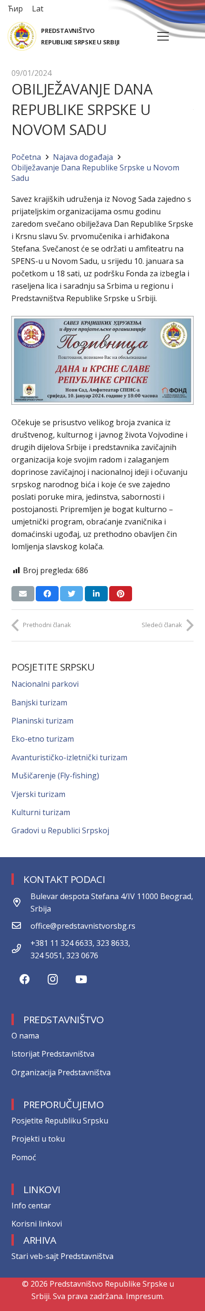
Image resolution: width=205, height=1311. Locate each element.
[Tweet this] (71, 593)
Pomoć (23, 1157)
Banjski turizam (39, 702)
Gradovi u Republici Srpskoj (60, 830)
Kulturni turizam (40, 812)
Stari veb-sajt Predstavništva (62, 1256)
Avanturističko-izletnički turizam (69, 757)
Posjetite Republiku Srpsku (59, 1120)
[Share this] (47, 593)
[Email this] (22, 593)
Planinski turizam (42, 720)
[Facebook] (24, 979)
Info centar (31, 1205)
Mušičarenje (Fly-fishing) (55, 775)
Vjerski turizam (38, 794)
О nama (25, 1035)
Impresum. (145, 1296)
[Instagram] (53, 979)
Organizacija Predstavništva (61, 1072)
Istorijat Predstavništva (52, 1054)
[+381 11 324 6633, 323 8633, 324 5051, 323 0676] (21, 949)
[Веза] (22, 36)
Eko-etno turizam (42, 739)
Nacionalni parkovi (45, 684)
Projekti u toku (38, 1138)
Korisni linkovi (36, 1223)
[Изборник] (163, 36)
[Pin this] (120, 593)
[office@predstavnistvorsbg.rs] (21, 926)
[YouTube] (81, 979)
